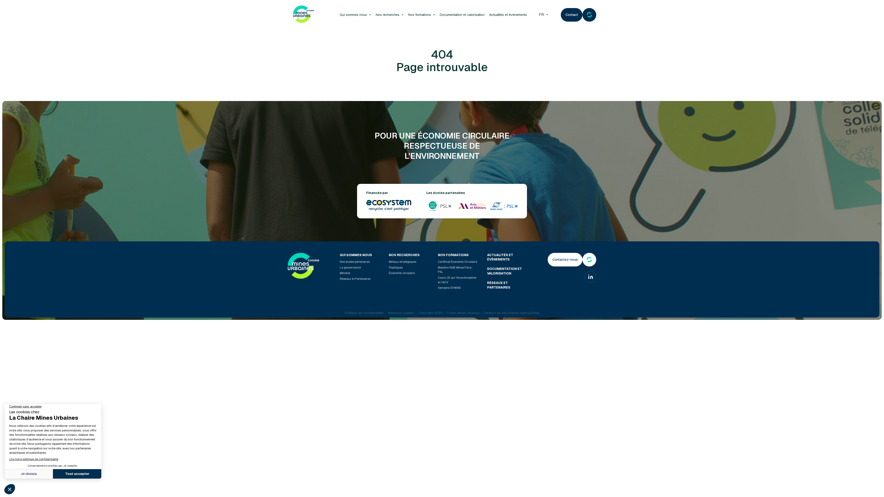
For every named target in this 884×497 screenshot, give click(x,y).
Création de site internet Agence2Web (512, 313)
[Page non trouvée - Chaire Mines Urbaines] (303, 14)
